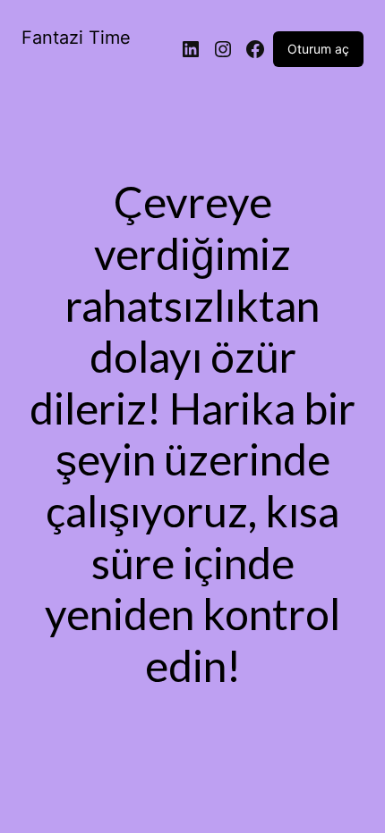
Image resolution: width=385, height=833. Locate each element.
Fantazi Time (76, 37)
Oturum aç (318, 48)
